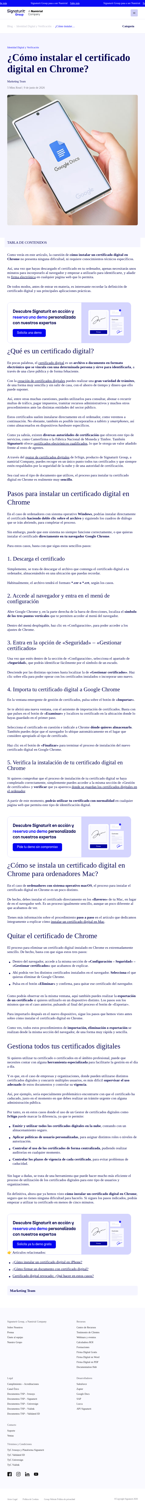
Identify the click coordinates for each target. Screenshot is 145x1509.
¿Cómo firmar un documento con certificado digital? (50, 1269)
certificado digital (51, 363)
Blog (10, 26)
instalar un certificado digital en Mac (77, 921)
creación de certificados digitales (41, 381)
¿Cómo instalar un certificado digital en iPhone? (47, 1262)
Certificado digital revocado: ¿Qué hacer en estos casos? (53, 1276)
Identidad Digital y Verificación (33, 26)
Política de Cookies (31, 1499)
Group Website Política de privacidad (59, 1499)
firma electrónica (23, 277)
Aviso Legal (12, 1499)
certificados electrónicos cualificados (60, 443)
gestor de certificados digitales (47, 457)
